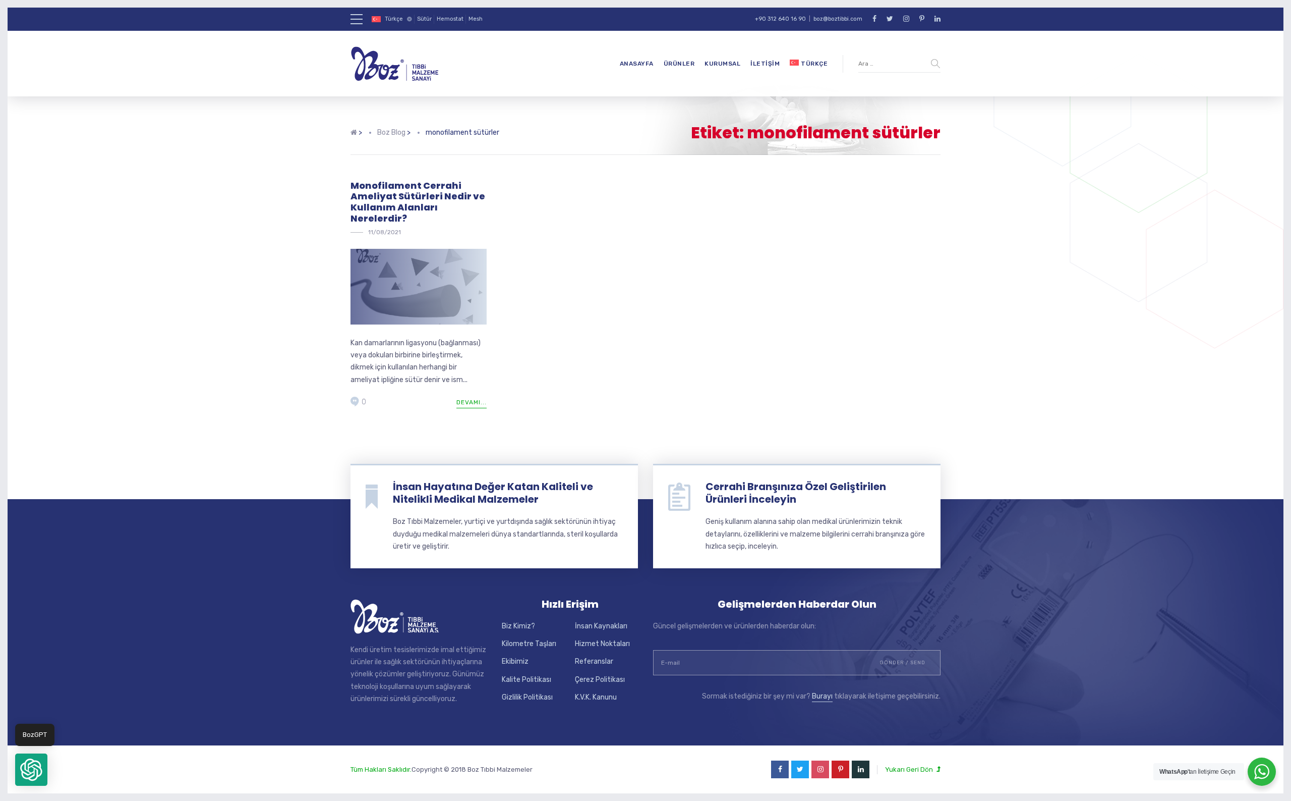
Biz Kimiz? (518, 626)
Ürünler (679, 63)
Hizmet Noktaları (602, 643)
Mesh (475, 19)
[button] (31, 770)
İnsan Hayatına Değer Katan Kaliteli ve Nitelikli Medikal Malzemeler (493, 492)
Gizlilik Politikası (527, 697)
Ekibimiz (515, 661)
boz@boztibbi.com (837, 19)
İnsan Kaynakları (601, 626)
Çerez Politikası (600, 679)
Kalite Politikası (526, 679)
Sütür (424, 19)
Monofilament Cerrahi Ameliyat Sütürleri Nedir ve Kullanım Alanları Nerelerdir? (417, 202)
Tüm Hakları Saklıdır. (381, 769)
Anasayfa (637, 63)
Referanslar (594, 661)
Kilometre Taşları (529, 643)
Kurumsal (722, 63)
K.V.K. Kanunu (596, 697)
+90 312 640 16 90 (780, 19)
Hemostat (450, 19)
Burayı (822, 696)
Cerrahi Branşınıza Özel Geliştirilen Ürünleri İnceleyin (796, 492)
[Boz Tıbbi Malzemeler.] (353, 133)
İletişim (765, 63)
